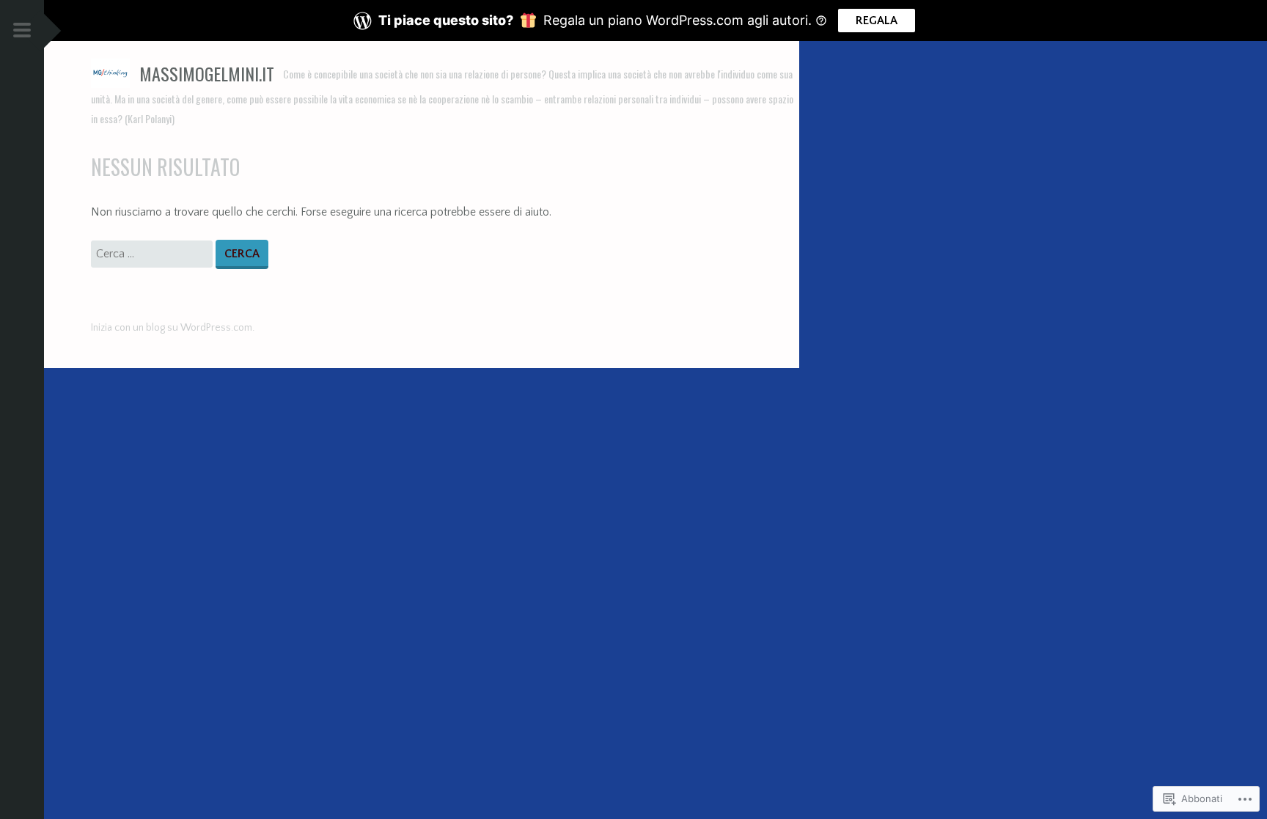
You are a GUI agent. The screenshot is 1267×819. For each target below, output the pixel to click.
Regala (876, 20)
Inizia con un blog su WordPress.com (171, 328)
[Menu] (22, 32)
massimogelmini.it (206, 73)
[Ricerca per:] (153, 253)
